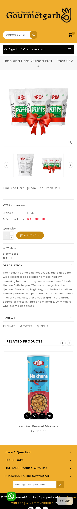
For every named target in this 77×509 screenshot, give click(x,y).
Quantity (9, 228)
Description (13, 265)
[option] (51, 165)
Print (8, 258)
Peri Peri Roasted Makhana (38, 426)
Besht (31, 213)
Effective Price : (14, 219)
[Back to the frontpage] (38, 66)
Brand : (8, 213)
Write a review (15, 205)
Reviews (9, 318)
